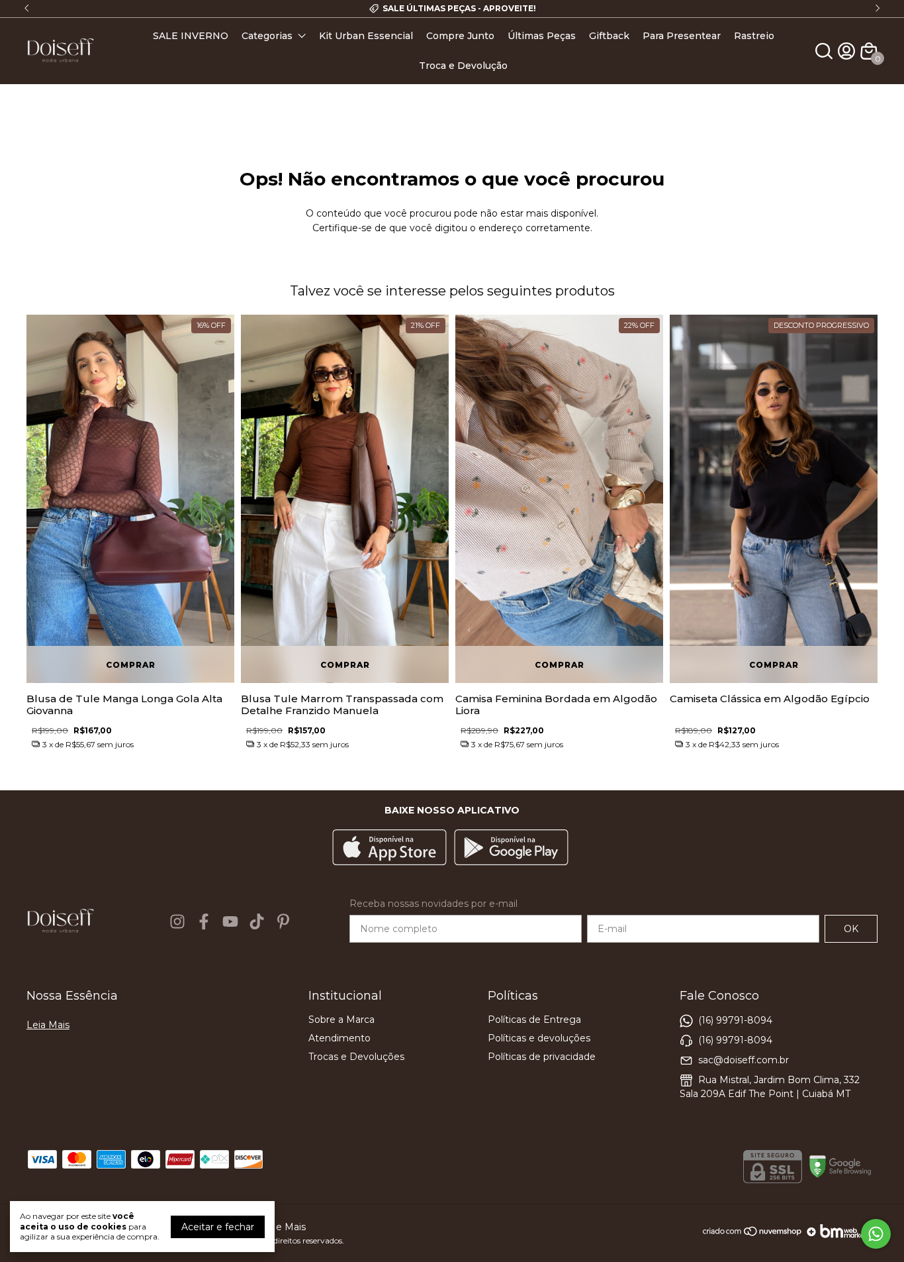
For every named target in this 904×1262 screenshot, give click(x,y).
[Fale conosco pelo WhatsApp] (876, 1234)
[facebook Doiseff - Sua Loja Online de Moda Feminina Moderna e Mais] (204, 921)
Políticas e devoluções (539, 1038)
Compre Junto (460, 36)
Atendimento (339, 1038)
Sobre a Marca (341, 1019)
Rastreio (754, 36)
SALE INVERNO (190, 36)
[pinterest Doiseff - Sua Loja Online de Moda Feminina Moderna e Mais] (283, 921)
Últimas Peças (542, 36)
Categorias (267, 36)
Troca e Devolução (463, 66)
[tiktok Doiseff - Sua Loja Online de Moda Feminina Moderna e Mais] (257, 921)
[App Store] (389, 848)
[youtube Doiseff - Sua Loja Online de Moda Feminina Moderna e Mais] (230, 921)
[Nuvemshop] (752, 1236)
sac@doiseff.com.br (743, 1060)
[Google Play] (511, 848)
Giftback (609, 36)
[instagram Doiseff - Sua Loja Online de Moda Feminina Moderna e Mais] (177, 921)
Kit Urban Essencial (366, 36)
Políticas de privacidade (542, 1057)
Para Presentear (682, 36)
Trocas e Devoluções (356, 1057)
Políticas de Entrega (534, 1019)
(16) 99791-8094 (735, 1020)
